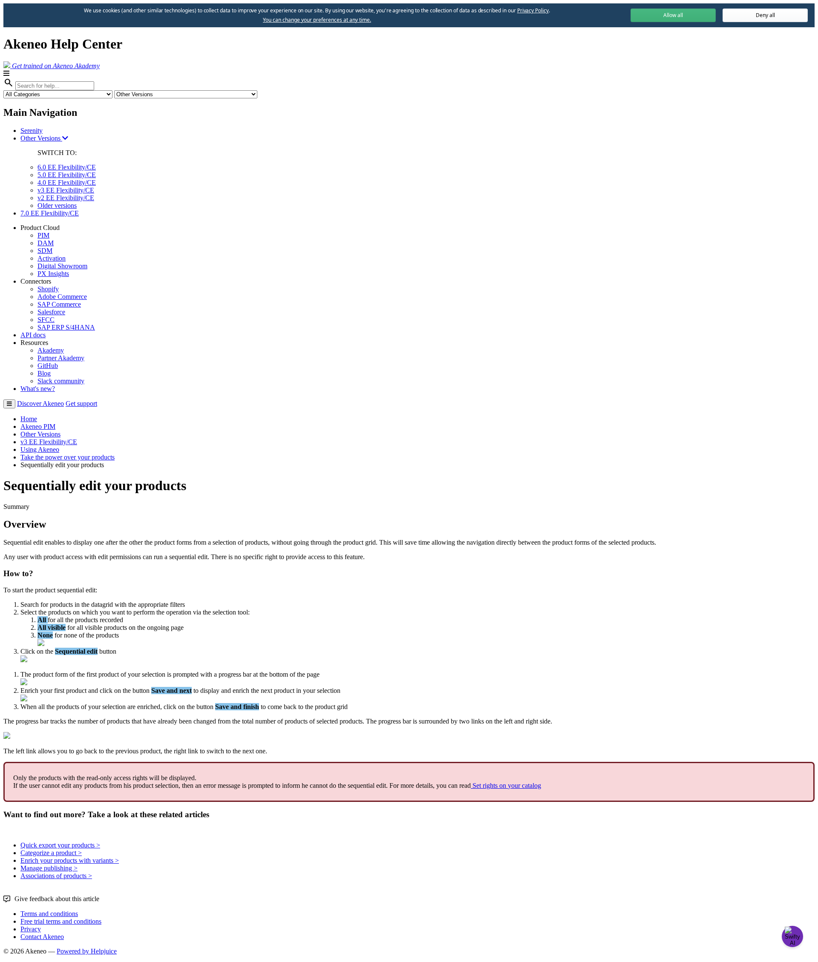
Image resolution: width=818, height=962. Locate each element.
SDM (44, 250)
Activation (51, 258)
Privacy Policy (533, 10)
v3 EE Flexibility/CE (65, 190)
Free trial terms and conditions (60, 921)
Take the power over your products (67, 457)
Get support (81, 403)
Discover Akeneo (40, 403)
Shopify (48, 289)
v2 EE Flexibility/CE (65, 197)
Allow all (673, 15)
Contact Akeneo (42, 936)
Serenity (31, 130)
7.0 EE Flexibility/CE (49, 213)
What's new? (37, 388)
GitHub (47, 365)
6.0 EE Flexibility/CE (66, 167)
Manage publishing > (49, 868)
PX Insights (53, 273)
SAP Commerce (59, 304)
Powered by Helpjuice (87, 951)
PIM (43, 235)
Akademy (50, 350)
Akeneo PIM (37, 426)
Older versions (57, 205)
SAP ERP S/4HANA (66, 327)
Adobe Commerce (62, 296)
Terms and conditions (49, 913)
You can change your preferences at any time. (317, 20)
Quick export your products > (60, 845)
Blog (44, 373)
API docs (33, 335)
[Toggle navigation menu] (9, 403)
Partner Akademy (60, 358)
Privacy (30, 929)
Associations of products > (56, 875)
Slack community (60, 381)
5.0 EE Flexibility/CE (66, 174)
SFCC (46, 319)
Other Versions (41, 138)
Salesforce (51, 312)
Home (28, 418)
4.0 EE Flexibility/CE (66, 182)
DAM (45, 243)
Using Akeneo (39, 449)
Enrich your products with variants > (69, 860)
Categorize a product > (51, 852)
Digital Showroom (62, 266)
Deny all (765, 15)
